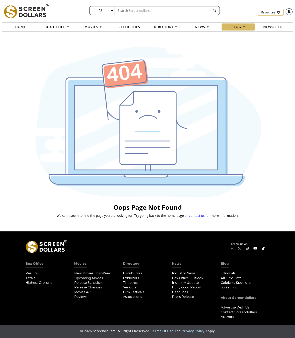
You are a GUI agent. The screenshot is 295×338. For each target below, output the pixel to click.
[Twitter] (239, 248)
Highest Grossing (39, 283)
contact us (197, 215)
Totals (30, 278)
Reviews (80, 297)
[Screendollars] (26, 11)
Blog (225, 264)
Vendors (129, 287)
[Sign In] (289, 11)
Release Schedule (88, 283)
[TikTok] (263, 248)
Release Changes (88, 287)
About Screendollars (238, 298)
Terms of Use (162, 331)
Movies (80, 264)
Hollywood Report (187, 287)
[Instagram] (247, 248)
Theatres (130, 283)
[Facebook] (232, 248)
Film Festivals (133, 292)
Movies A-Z (83, 292)
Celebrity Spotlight (236, 283)
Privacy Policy (193, 331)
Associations (132, 297)
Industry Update (185, 283)
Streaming (229, 287)
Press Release (183, 297)
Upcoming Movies (88, 278)
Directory (131, 264)
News (176, 264)
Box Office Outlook (187, 278)
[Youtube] (255, 248)
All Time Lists (231, 278)
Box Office (34, 264)
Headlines (180, 292)
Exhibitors (131, 278)
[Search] (215, 10)
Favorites (268, 12)
